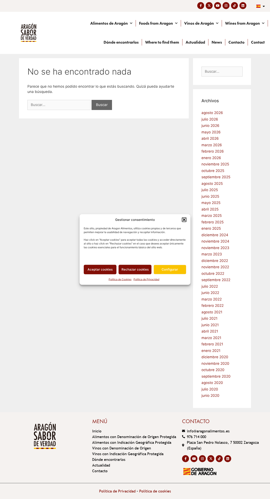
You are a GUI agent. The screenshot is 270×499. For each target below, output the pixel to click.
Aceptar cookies (100, 269)
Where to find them (162, 42)
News (217, 42)
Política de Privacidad (146, 279)
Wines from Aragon (242, 23)
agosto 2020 (212, 383)
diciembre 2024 (214, 235)
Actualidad (195, 42)
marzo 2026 (211, 145)
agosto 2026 (212, 113)
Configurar (170, 269)
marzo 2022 (211, 299)
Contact (258, 42)
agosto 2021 (211, 312)
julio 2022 (209, 286)
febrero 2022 (212, 305)
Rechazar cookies (135, 269)
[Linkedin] (242, 5)
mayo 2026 (211, 132)
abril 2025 (210, 209)
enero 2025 (211, 228)
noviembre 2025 (215, 164)
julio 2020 (209, 389)
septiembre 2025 (215, 177)
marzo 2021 (211, 338)
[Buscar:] (59, 105)
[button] (184, 220)
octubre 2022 (212, 273)
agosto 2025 (212, 183)
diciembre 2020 (214, 357)
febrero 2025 (212, 222)
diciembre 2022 (214, 261)
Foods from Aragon (156, 23)
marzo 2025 (211, 215)
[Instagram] (226, 5)
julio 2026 (209, 119)
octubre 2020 (212, 370)
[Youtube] (217, 5)
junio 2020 (210, 395)
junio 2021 (210, 325)
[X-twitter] (209, 5)
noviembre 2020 (215, 363)
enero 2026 (211, 158)
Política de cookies (155, 491)
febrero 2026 (212, 151)
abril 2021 (209, 331)
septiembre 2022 (215, 280)
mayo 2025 (210, 203)
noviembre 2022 (215, 267)
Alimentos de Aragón (109, 23)
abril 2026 (210, 138)
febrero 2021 (212, 344)
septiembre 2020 (216, 376)
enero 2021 (210, 351)
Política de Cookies (120, 279)
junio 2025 (210, 196)
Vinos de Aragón (199, 23)
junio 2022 (210, 293)
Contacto (236, 42)
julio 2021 (209, 318)
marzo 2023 (211, 254)
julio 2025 (209, 190)
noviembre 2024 (215, 241)
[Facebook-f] (200, 5)
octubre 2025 (212, 171)
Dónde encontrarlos (121, 42)
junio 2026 (210, 125)
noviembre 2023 (215, 248)
